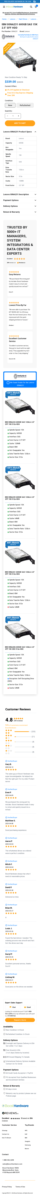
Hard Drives (23, 19)
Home (4, 19)
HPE (26, 1130)
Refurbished (25, 105)
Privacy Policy (7, 1187)
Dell (26, 1134)
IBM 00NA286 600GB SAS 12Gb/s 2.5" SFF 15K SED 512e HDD (20, 648)
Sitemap (4, 1130)
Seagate (27, 1141)
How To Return (6, 1138)
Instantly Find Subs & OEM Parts (28, 35)
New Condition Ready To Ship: (16, 77)
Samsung (28, 1145)
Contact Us (5, 1134)
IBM (26, 1138)
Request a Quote (20, 1020)
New (10, 105)
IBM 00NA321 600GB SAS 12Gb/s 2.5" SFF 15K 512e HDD (20, 573)
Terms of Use (20, 1187)
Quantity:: (9, 111)
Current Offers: (11, 86)
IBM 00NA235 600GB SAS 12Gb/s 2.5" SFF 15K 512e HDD (20, 498)
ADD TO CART (20, 123)
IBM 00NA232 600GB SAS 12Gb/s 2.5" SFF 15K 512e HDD (20, 423)
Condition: (9, 101)
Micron (27, 1148)
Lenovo (12, 19)
